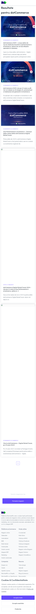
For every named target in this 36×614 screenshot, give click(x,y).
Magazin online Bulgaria (25, 549)
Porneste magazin (18, 501)
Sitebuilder (4, 535)
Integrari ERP (4, 552)
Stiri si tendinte (8, 284)
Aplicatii (21, 568)
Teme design (22, 565)
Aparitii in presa (5, 571)
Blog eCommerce (23, 573)
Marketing (4, 555)
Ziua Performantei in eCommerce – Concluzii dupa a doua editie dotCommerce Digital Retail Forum (17, 133)
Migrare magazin (23, 571)
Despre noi (4, 565)
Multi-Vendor (4, 544)
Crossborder (22, 533)
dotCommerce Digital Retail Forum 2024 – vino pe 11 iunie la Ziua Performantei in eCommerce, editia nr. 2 (17, 289)
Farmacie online (23, 547)
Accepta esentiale (18, 603)
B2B (2, 541)
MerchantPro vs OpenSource (9, 576)
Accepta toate (18, 598)
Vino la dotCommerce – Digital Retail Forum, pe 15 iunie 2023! (17, 444)
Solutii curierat (5, 549)
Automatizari (4, 538)
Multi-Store (22, 535)
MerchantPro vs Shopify (7, 573)
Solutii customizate (6, 558)
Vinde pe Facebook (24, 541)
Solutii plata (4, 547)
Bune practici (22, 576)
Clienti (3, 568)
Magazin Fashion (23, 552)
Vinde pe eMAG (23, 538)
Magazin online (5, 533)
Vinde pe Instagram (24, 544)
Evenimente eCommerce (10, 40)
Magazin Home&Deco (25, 555)
